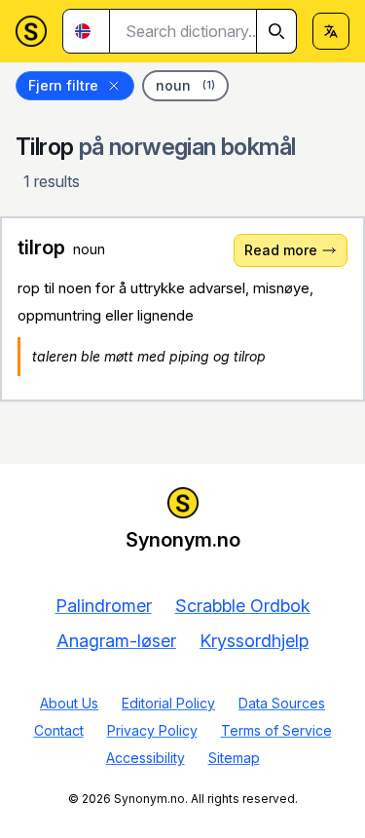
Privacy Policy (152, 730)
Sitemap (234, 757)
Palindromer (103, 605)
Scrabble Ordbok (242, 605)
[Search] (276, 31)
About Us (69, 703)
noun (185, 85)
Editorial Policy (168, 703)
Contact (59, 730)
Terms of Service (276, 730)
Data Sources (281, 703)
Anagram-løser (116, 640)
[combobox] (203, 31)
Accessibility (145, 757)
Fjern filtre (63, 85)
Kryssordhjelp (254, 640)
